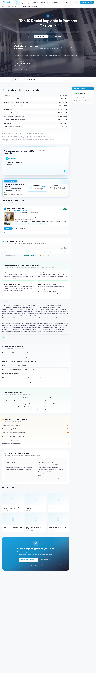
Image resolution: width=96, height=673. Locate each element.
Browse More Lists (46, 559)
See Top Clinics (41, 36)
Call (16, 228)
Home (3, 6)
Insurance (42, 2)
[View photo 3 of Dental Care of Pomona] (8, 223)
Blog (48, 2)
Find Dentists (29, 2)
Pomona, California (16, 6)
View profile (7, 228)
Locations (54, 2)
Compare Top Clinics (27, 559)
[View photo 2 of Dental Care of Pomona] (5, 223)
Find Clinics (22, 2)
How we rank (75, 32)
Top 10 (17, 2)
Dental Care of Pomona (15, 208)
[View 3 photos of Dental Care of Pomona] (9, 216)
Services (35, 2)
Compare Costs (56, 36)
